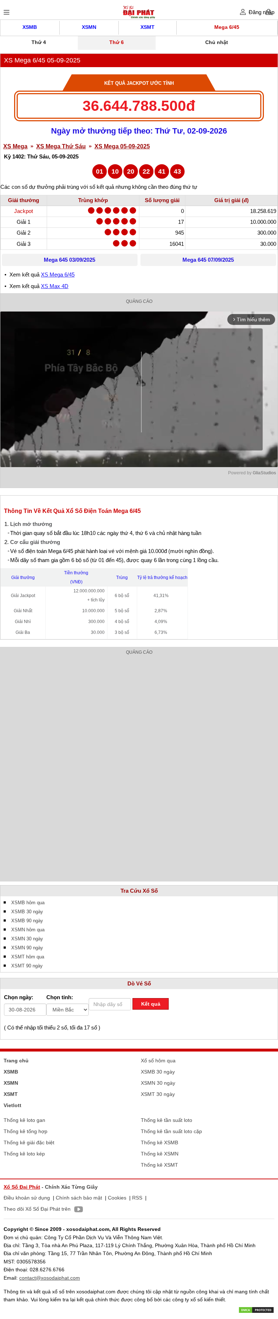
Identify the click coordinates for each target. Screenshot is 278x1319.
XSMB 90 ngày (27, 920)
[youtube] (77, 1210)
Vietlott (12, 1105)
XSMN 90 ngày (27, 947)
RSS (137, 1198)
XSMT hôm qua (27, 956)
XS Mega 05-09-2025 (122, 146)
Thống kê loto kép (24, 1154)
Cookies (117, 1198)
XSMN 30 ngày (27, 938)
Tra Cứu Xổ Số (139, 891)
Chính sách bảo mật (79, 1198)
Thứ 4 (38, 42)
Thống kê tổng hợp (25, 1131)
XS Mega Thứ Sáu (61, 146)
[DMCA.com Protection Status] (256, 1310)
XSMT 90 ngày (27, 965)
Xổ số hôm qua (158, 1060)
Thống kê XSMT (159, 1165)
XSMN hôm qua (28, 929)
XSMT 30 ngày (158, 1094)
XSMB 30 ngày (27, 911)
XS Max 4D (54, 286)
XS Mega (15, 146)
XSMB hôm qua (28, 902)
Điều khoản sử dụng (27, 1198)
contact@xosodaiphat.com (49, 1278)
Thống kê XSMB (159, 1142)
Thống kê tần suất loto (166, 1120)
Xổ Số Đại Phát (22, 1187)
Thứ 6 (116, 42)
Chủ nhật (216, 42)
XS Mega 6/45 (58, 274)
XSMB (29, 27)
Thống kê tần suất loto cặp (171, 1131)
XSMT (147, 27)
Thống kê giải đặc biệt (29, 1142)
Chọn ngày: (18, 997)
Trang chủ (16, 1060)
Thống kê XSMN (159, 1154)
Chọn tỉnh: (59, 997)
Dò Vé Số (139, 983)
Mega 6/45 (226, 27)
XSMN (89, 27)
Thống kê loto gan (24, 1120)
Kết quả (150, 1004)
